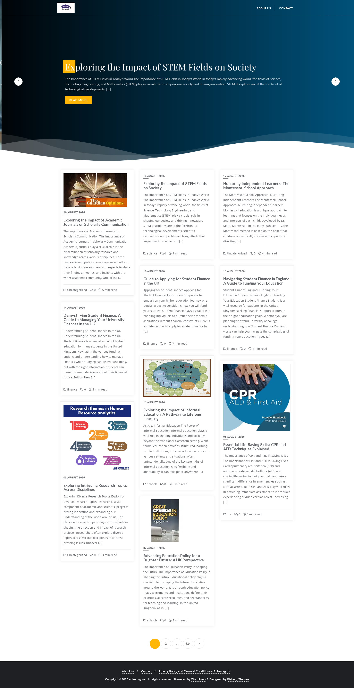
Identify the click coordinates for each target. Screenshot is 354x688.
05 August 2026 (234, 436)
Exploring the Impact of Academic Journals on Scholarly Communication (96, 222)
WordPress (198, 679)
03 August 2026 (74, 477)
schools (151, 484)
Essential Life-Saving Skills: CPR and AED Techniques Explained (254, 446)
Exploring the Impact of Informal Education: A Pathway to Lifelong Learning (172, 414)
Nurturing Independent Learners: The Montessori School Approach (256, 185)
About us (128, 671)
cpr (228, 514)
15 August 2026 (234, 271)
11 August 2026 (154, 402)
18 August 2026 (154, 176)
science (151, 253)
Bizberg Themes (238, 679)
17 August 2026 (234, 176)
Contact (146, 671)
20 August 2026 (74, 212)
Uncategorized (76, 290)
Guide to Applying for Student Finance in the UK (176, 280)
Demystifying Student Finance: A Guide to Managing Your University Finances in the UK (94, 319)
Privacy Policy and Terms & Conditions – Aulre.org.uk (194, 671)
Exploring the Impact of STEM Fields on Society (175, 185)
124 (188, 643)
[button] (335, 81)
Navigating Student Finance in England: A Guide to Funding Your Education (256, 280)
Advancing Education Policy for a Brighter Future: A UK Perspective (173, 557)
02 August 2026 (154, 548)
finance (151, 343)
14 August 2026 (74, 307)
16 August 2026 (154, 271)
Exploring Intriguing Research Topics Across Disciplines (95, 487)
